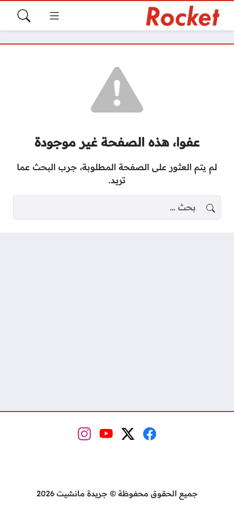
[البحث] (24, 16)
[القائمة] (54, 16)
